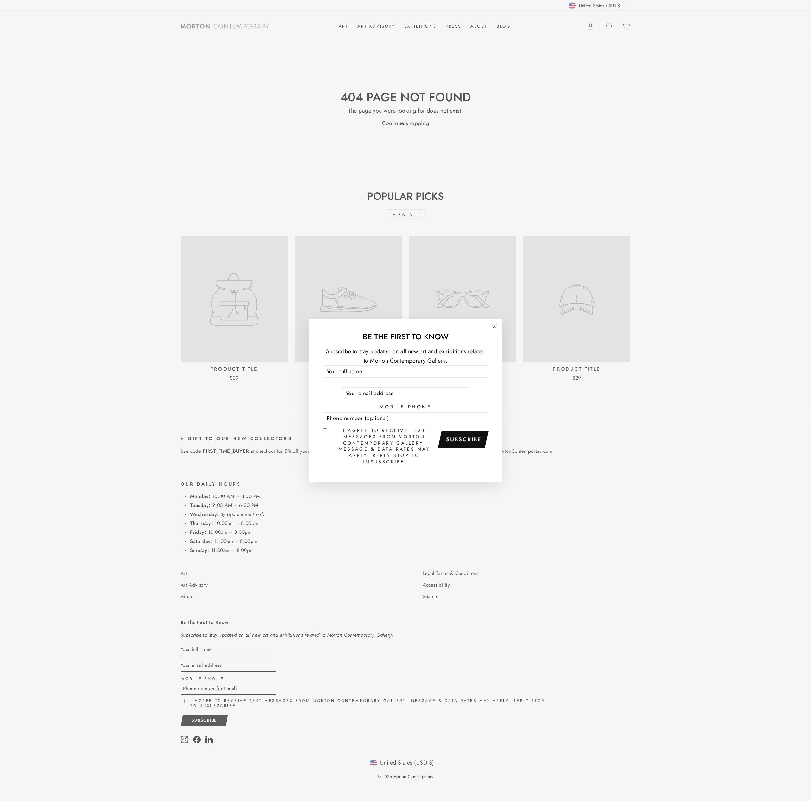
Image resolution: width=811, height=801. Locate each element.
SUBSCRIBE (464, 439)
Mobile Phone (405, 406)
